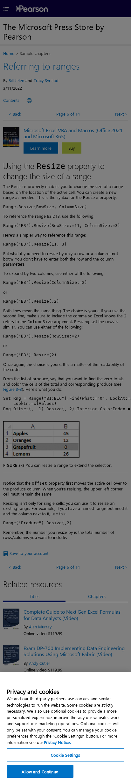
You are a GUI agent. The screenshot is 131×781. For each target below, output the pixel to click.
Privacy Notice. (57, 742)
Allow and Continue (40, 771)
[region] (65, 726)
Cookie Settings (65, 755)
